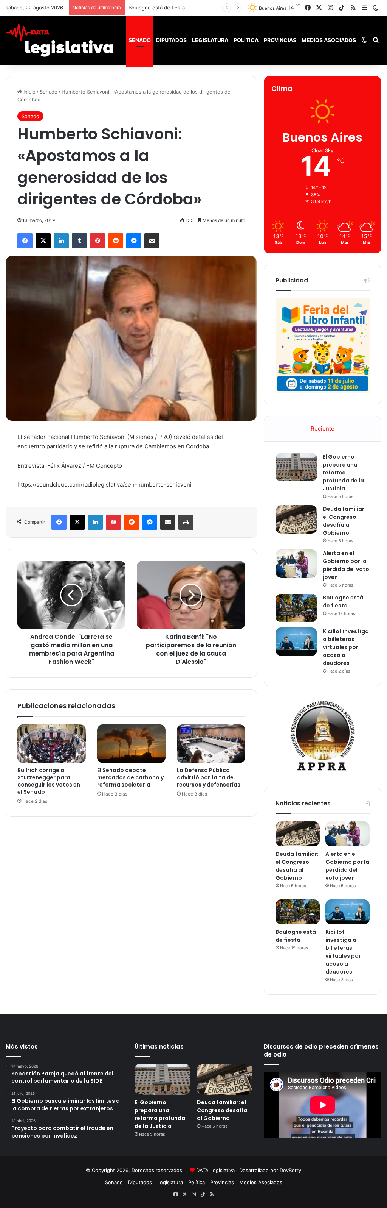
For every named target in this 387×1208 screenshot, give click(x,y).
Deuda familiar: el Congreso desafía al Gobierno (344, 521)
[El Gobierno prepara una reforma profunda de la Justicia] (296, 467)
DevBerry (290, 1170)
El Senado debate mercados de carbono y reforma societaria (130, 777)
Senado (139, 40)
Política (246, 40)
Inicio (29, 92)
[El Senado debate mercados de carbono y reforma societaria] (131, 743)
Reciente (322, 428)
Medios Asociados (329, 40)
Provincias (280, 40)
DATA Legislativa (215, 1170)
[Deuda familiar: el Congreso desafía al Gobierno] (296, 519)
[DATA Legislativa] (59, 40)
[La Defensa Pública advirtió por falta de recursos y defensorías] (211, 743)
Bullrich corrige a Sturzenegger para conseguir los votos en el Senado (48, 781)
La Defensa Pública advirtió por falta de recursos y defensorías (208, 777)
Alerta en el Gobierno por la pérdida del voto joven (346, 565)
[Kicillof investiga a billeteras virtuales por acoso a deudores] (296, 641)
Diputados (171, 40)
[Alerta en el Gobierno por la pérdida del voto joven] (296, 563)
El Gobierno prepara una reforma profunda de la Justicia (343, 472)
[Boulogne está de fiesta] (296, 608)
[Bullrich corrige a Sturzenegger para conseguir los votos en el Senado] (51, 743)
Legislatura (210, 40)
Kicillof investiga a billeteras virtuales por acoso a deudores (346, 647)
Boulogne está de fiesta (156, 8)
